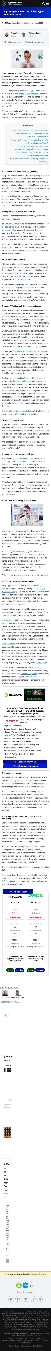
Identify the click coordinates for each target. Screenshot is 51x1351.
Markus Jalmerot (34, 33)
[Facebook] (18, 1299)
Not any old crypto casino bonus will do (31, 134)
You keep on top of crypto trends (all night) (30, 130)
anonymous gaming (29, 674)
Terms (17, 1346)
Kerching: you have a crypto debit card (32, 146)
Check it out (41, 662)
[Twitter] (25, 1299)
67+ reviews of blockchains (21, 411)
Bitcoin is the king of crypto (22, 276)
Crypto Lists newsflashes (34, 202)
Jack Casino (36, 902)
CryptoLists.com (39, 1338)
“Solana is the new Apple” (37, 143)
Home (4, 21)
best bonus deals (12, 227)
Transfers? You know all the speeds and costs (29, 140)
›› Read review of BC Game (25, 762)
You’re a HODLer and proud (36, 137)
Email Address (9, 1248)
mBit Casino (7, 620)
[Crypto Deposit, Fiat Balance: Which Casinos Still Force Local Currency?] (9, 1075)
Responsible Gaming (39, 1274)
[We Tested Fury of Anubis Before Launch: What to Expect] (9, 1138)
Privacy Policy (26, 1346)
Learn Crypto (13, 21)
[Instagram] (33, 1299)
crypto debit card (21, 458)
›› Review (19, 970)
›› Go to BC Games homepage (25, 766)
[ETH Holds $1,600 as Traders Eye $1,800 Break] (9, 1109)
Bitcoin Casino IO (9, 644)
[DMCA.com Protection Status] (19, 1286)
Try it (40, 639)
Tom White (15, 33)
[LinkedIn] (40, 1299)
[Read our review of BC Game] (13, 700)
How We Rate (37, 1346)
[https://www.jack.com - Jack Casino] (35, 897)
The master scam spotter (37, 155)
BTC (32, 287)
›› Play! (10, 970)
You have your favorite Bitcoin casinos (32, 152)
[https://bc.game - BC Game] (15, 899)
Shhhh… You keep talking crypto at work (31, 149)
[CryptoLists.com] (12, 3)
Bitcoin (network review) (23, 351)
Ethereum (17, 381)
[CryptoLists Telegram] (11, 1299)
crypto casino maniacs (28, 94)
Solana (28, 381)
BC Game (15, 902)
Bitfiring (5, 667)
